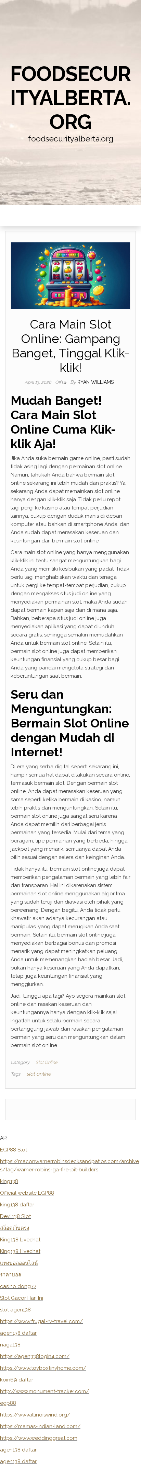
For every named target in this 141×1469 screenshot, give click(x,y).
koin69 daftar (16, 1380)
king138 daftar (17, 1205)
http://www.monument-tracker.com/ (44, 1391)
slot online (38, 1074)
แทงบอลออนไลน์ (19, 1263)
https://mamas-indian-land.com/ (40, 1426)
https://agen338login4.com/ (34, 1356)
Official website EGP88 (27, 1193)
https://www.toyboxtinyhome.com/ (43, 1368)
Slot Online (46, 1062)
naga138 (10, 1345)
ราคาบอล (10, 1275)
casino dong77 (18, 1286)
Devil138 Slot (15, 1216)
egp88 (8, 1403)
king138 (9, 1181)
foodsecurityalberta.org (70, 98)
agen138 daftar (18, 1333)
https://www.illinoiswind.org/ (35, 1415)
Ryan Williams (95, 382)
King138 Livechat (20, 1240)
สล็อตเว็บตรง (14, 1228)
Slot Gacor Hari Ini (21, 1298)
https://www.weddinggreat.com (38, 1438)
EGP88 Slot (13, 1150)
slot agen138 (15, 1310)
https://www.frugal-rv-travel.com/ (41, 1321)
